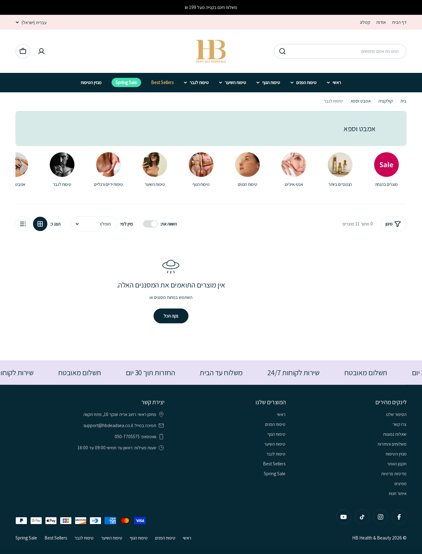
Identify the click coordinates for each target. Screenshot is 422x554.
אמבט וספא (361, 101)
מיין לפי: (126, 224)
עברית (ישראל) (34, 22)
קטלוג (365, 22)
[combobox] (340, 51)
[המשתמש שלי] (41, 51)
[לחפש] (282, 51)
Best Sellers (55, 538)
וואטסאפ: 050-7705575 (135, 436)
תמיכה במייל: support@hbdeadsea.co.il (119, 425)
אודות (381, 22)
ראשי (187, 538)
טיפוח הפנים (165, 538)
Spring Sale (26, 538)
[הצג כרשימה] (22, 223)
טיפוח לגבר (84, 538)
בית (403, 101)
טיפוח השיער (111, 538)
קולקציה (385, 101)
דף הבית (399, 22)
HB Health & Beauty (371, 538)
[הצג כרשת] (40, 223)
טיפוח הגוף (139, 538)
